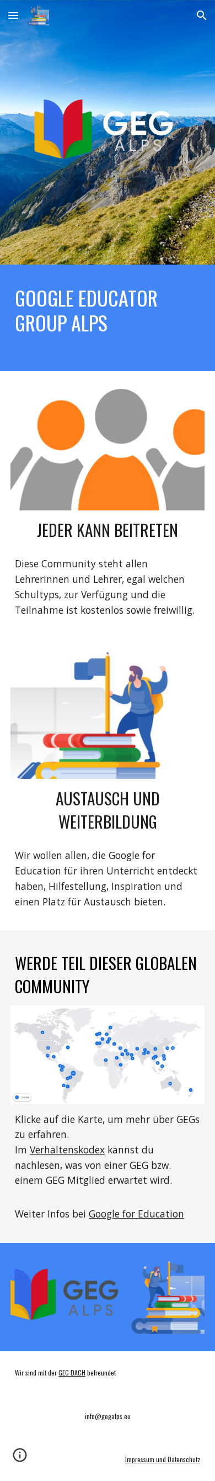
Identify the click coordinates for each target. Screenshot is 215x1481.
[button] (13, 15)
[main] (107, 310)
